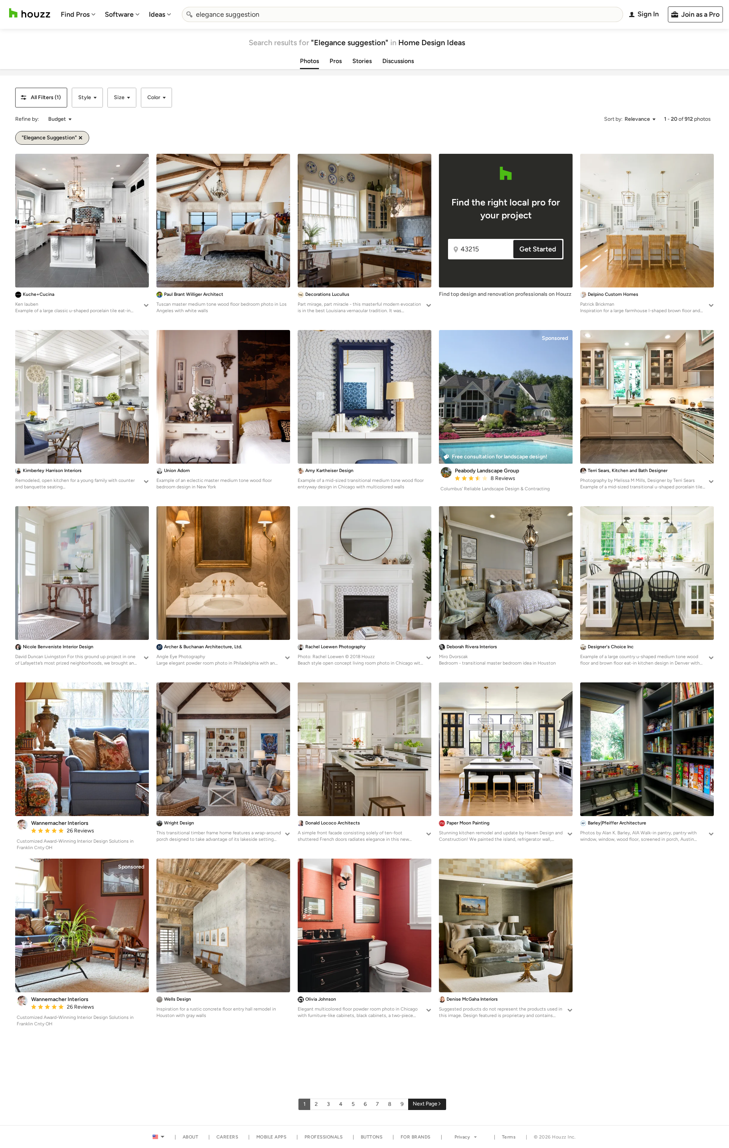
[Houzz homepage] (29, 13)
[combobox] (402, 14)
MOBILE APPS (271, 1137)
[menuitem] (78, 14)
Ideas (157, 14)
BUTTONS (372, 1137)
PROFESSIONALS (324, 1137)
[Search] (189, 14)
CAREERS (227, 1137)
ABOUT (191, 1137)
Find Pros (75, 14)
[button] (41, 97)
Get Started (537, 249)
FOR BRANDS (416, 1137)
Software (119, 14)
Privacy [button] (462, 1137)
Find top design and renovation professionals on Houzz (505, 294)
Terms (509, 1137)
